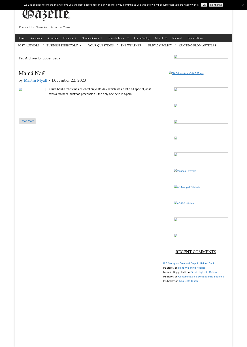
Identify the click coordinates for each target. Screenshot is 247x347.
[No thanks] (242, 5)
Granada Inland (116, 38)
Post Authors (29, 45)
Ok (204, 4)
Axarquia (52, 38)
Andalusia (36, 38)
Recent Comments (196, 251)
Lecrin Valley (142, 38)
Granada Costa (90, 38)
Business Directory (62, 45)
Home (21, 38)
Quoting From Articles (197, 45)
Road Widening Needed (192, 267)
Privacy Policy (160, 45)
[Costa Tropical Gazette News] (45, 12)
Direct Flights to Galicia (203, 272)
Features (68, 38)
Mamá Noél (32, 73)
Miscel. (159, 38)
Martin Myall (35, 80)
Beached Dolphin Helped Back (197, 263)
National (177, 38)
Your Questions (101, 45)
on (171, 263)
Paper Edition (195, 38)
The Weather (131, 45)
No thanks (216, 4)
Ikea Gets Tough (188, 280)
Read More (27, 120)
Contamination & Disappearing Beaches (201, 276)
